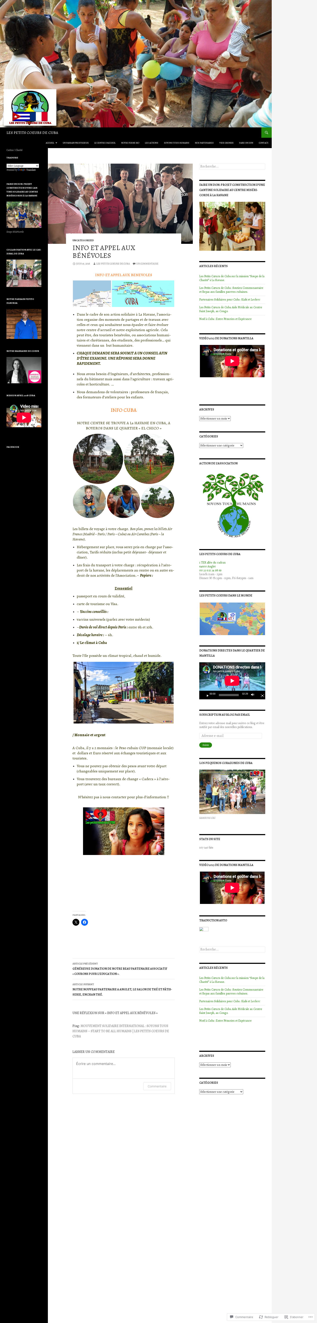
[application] (232, 680)
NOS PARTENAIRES (204, 142)
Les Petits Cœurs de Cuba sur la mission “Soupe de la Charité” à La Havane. (231, 278)
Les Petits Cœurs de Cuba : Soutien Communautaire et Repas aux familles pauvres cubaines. (231, 290)
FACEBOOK (12, 447)
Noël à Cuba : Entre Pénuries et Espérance (225, 319)
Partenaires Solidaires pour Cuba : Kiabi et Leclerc (229, 299)
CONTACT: (264, 142)
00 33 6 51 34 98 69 (210, 570)
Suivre (205, 745)
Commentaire (157, 1086)
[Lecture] (206, 695)
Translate (31, 170)
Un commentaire (147, 263)
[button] (91, 293)
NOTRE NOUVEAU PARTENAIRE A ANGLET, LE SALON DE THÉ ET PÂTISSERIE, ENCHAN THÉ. (122, 990)
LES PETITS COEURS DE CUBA (32, 132)
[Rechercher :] (232, 166)
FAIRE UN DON (246, 142)
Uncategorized (83, 240)
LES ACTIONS (151, 142)
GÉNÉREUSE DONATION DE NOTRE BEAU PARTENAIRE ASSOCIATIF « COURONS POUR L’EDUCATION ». (119, 969)
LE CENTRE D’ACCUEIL (105, 142)
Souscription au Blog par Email (224, 715)
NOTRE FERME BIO (130, 142)
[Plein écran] (260, 695)
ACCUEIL (50, 142)
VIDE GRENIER (226, 142)
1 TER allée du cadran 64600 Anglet (212, 564)
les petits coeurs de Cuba (113, 263)
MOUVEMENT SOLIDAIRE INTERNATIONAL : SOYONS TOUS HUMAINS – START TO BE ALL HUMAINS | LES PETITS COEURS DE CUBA (120, 1031)
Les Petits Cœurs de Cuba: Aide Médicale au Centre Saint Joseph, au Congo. (230, 309)
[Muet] (254, 695)
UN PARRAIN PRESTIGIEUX (76, 142)
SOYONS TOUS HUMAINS (176, 142)
